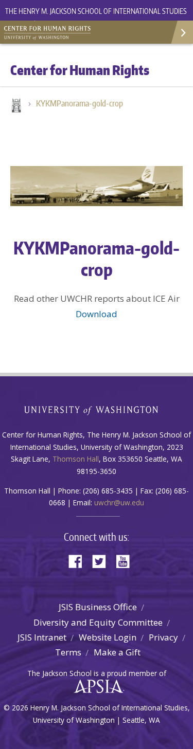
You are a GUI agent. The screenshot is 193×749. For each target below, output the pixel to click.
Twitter (103, 560)
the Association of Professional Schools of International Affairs (96, 687)
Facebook (79, 560)
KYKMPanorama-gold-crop (79, 103)
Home (15, 106)
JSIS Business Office (98, 607)
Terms (68, 652)
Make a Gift (117, 652)
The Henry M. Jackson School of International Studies (96, 11)
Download (96, 314)
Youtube (126, 560)
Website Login (107, 637)
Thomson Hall (75, 459)
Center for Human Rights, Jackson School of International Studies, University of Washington (51, 31)
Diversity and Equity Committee (98, 622)
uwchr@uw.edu (119, 502)
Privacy (163, 637)
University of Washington (96, 409)
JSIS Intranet (41, 637)
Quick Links (181, 32)
